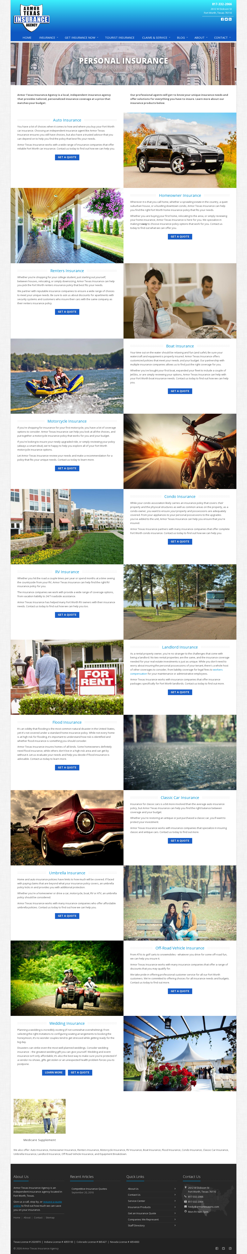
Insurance (48, 37)
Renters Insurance (67, 270)
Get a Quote (67, 157)
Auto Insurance (67, 120)
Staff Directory (136, 1225)
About (201, 37)
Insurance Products (139, 1207)
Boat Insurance (180, 346)
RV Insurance (67, 571)
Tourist (119, 37)
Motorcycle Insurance (67, 421)
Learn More (54, 1072)
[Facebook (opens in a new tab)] (222, 19)
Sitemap (50, 1217)
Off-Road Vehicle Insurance (180, 948)
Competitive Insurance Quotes (89, 1190)
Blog (182, 37)
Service (156, 37)
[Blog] (230, 19)
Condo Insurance (179, 496)
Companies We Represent (143, 1219)
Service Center (136, 1201)
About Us (133, 1188)
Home (27, 37)
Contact (222, 37)
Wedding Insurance (67, 1023)
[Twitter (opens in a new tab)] (226, 19)
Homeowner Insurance (180, 195)
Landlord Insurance (180, 647)
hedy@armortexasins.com (203, 1206)
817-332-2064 (195, 1201)
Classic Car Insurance (180, 797)
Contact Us (134, 1194)
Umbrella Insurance (67, 872)
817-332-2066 (195, 1196)
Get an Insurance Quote (142, 1213)
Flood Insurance (67, 722)
